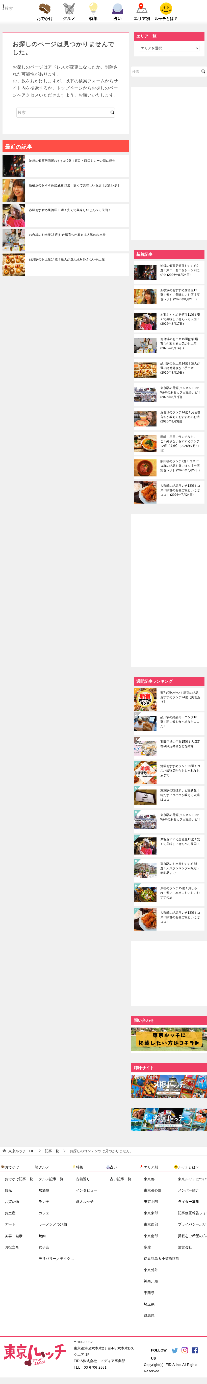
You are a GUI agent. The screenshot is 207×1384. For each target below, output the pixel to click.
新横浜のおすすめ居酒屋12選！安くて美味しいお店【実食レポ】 (74, 185)
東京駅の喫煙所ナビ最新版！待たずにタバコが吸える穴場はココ (180, 795)
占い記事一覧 (120, 1179)
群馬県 (149, 1315)
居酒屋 (44, 1190)
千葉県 (149, 1293)
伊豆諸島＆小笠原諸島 (161, 1259)
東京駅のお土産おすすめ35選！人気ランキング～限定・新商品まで (180, 868)
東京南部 (151, 1236)
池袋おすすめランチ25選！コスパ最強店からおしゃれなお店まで (180, 770)
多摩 (147, 1247)
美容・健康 (13, 1236)
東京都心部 (153, 1190)
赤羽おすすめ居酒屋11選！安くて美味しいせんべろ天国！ (70, 210)
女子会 (44, 1247)
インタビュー (86, 1190)
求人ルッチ (85, 1202)
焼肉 (42, 1236)
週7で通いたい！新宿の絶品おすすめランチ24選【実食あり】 (180, 697)
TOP (21, 1151)
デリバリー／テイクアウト (58, 1259)
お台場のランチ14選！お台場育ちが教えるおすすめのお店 (180, 417)
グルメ (69, 18)
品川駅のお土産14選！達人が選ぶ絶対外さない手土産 (67, 259)
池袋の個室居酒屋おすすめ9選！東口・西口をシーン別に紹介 (72, 160)
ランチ (44, 1202)
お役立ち (12, 1247)
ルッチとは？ (166, 18)
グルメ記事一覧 (51, 1179)
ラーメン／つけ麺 (53, 1224)
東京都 (149, 1179)
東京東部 (151, 1213)
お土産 (10, 1213)
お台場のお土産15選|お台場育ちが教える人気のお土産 (67, 235)
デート (10, 1224)
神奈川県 (151, 1281)
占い (118, 18)
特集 (93, 18)
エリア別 (142, 18)
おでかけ (45, 18)
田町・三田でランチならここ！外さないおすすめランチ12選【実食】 (180, 443)
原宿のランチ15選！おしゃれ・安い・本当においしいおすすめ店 (180, 892)
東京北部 (151, 1202)
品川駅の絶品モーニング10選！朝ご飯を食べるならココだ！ (180, 721)
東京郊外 (151, 1270)
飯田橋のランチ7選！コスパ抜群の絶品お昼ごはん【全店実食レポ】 (180, 465)
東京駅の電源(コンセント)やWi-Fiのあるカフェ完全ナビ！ (180, 392)
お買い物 (12, 1202)
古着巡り (83, 1179)
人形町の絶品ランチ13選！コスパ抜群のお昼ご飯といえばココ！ (180, 490)
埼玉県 (149, 1304)
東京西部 (151, 1224)
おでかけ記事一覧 (19, 1179)
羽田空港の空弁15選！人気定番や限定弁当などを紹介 (180, 744)
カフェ (44, 1213)
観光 (8, 1190)
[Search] (112, 113)
